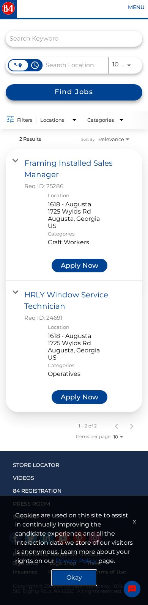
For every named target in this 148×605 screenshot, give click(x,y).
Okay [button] (74, 577)
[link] (74, 215)
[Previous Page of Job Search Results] (116, 426)
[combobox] (70, 38)
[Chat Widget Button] (132, 589)
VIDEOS (23, 478)
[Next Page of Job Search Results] (131, 426)
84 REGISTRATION (37, 490)
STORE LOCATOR (36, 465)
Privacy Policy (76, 560)
